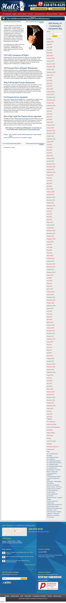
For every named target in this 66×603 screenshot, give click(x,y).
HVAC (55, 510)
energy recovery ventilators (54, 488)
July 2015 (49, 411)
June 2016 (49, 380)
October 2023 (50, 136)
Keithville (59, 511)
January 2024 (50, 127)
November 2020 (51, 233)
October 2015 (50, 403)
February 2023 (50, 158)
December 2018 (51, 297)
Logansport (50, 513)
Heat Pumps (50, 435)
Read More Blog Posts (29, 564)
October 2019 (50, 269)
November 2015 (51, 400)
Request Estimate (58, 9)
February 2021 (50, 225)
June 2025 (49, 80)
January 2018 (50, 327)
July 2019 (49, 277)
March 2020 (50, 255)
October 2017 (50, 336)
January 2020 (50, 261)
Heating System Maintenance (25, 134)
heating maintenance (52, 501)
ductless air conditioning (53, 485)
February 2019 (50, 291)
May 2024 (49, 116)
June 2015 (49, 414)
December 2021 (51, 197)
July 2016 (49, 378)
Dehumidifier (50, 481)
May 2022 (49, 183)
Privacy (2, 601)
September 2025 (51, 72)
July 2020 (49, 244)
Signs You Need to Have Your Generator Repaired (35, 22)
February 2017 (50, 358)
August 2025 (50, 75)
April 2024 (49, 119)
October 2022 (50, 169)
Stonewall (49, 515)
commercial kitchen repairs (54, 476)
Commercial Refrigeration (53, 427)
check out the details (23, 118)
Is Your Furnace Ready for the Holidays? (12, 21)
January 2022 (50, 194)
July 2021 (49, 211)
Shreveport (56, 513)
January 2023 (50, 161)
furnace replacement (52, 494)
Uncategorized (50, 449)
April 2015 (49, 416)
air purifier (57, 469)
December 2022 (51, 164)
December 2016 (51, 364)
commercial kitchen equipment (52, 474)
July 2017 (49, 344)
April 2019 (49, 286)
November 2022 (51, 166)
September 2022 (51, 172)
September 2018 (51, 305)
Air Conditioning (51, 421)
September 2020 (51, 239)
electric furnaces (51, 487)
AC (47, 453)
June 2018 (49, 314)
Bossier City (55, 471)
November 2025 (51, 66)
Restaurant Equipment (52, 446)
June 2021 (49, 214)
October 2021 (50, 202)
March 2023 (50, 155)
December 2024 (51, 97)
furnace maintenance (52, 490)
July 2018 (49, 311)
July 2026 (49, 44)
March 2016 (50, 389)
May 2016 (49, 383)
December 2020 (51, 230)
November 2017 (51, 333)
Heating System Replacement (54, 508)
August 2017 (50, 341)
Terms (4, 601)
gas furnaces (50, 495)
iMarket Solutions (25, 598)
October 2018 (50, 303)
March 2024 (50, 122)
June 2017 (49, 347)
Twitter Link (6, 134)
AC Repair (49, 455)
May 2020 (49, 250)
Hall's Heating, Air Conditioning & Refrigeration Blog (55, 26)
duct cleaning (50, 483)
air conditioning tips (52, 468)
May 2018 (49, 316)
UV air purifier (50, 517)
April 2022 (49, 186)
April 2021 (49, 219)
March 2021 (50, 222)
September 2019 (51, 272)
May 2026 (49, 50)
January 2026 (50, 61)
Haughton (14, 134)
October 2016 (50, 369)
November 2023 (51, 133)
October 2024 (50, 102)
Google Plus (36, 6)
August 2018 (50, 308)
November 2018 (51, 300)
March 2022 (50, 189)
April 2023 (49, 152)
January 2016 (50, 394)
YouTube (34, 6)
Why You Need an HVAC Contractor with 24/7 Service (19, 556)
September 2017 (51, 339)
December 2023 (51, 130)
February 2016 (50, 391)
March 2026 (50, 55)
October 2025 (50, 69)
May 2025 (49, 83)
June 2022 (49, 180)
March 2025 (50, 89)
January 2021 (50, 227)
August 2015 (50, 408)
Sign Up (23, 578)
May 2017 (49, 350)
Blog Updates (7, 549)
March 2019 (50, 289)
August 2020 (50, 241)
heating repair (50, 502)
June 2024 (49, 114)
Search (54, 36)
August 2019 (50, 275)
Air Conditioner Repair (52, 457)
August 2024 (50, 108)
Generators (50, 430)
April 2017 (49, 353)
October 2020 (50, 236)
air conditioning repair (52, 464)
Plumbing (49, 443)
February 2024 (50, 125)
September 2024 (51, 105)
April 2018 (49, 319)
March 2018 (50, 322)
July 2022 (49, 177)
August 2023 (50, 141)
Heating (29, 137)
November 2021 (51, 200)
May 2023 (49, 150)
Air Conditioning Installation (54, 460)
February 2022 (50, 191)
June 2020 (49, 247)
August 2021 (50, 208)
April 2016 (49, 386)
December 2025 (51, 64)
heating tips (50, 510)
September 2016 (51, 372)
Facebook (29, 6)
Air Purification (50, 469)
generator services (51, 497)
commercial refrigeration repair (53, 479)
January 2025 (50, 94)
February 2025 (50, 91)
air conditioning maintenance (54, 462)
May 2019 (49, 283)
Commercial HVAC (51, 424)
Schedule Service (40, 9)
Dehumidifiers (57, 481)
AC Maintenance (53, 453)
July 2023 (49, 144)
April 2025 (49, 86)
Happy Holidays (51, 432)
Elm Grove (59, 487)
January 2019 (50, 294)
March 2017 (50, 355)
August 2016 (50, 375)
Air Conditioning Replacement (54, 466)
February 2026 (50, 58)
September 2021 (51, 205)
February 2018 (50, 325)
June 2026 (49, 47)
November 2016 (51, 366)
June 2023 (49, 147)
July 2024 (49, 111)
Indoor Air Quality (51, 441)
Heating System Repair (53, 506)
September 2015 (51, 405)
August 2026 (50, 41)
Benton (49, 471)
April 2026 (49, 52)
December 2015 (51, 397)
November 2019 (51, 266)
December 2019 (51, 264)
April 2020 (49, 253)
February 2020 (50, 258)
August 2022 (50, 175)
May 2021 (49, 216)
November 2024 (51, 100)
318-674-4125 (54, 5)
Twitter (31, 6)
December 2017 (51, 330)
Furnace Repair (51, 492)
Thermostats (56, 515)
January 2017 (50, 361)
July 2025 (49, 77)
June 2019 (49, 280)
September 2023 (51, 139)
